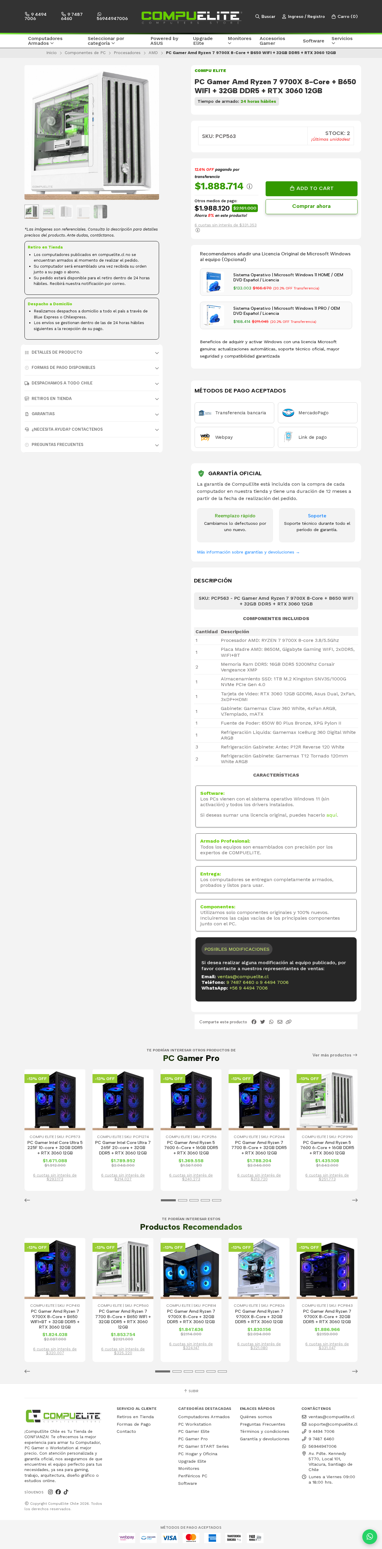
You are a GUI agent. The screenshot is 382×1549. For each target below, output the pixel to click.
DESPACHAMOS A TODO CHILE (62, 383)
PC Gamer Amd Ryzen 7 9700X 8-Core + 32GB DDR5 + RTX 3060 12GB (191, 1316)
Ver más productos (332, 1055)
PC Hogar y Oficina (197, 1453)
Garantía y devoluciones (264, 1438)
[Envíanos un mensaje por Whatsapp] (369, 1536)
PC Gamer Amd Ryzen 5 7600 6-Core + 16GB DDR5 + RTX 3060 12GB (191, 1148)
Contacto (126, 1431)
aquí (331, 815)
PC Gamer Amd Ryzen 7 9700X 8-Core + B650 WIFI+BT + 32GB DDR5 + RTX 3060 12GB (55, 1319)
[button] (54, 41)
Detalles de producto (57, 352)
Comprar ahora (311, 206)
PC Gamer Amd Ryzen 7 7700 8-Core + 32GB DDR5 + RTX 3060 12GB (259, 1148)
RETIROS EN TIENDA (52, 398)
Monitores (188, 1468)
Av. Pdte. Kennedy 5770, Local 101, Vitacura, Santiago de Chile (330, 1461)
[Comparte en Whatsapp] (271, 1022)
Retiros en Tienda (135, 1416)
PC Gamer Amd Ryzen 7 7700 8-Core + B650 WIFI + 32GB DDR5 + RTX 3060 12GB (123, 1319)
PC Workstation (194, 1424)
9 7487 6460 (72, 16)
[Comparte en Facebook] (254, 1022)
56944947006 (112, 18)
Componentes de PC (85, 52)
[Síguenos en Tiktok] (66, 1492)
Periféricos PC (192, 1475)
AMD (153, 52)
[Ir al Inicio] (191, 16)
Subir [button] (193, 1391)
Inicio (51, 52)
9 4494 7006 (35, 16)
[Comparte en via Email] (280, 1022)
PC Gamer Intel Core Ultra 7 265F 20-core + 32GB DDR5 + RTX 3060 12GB (123, 1148)
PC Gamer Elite (194, 1431)
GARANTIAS (43, 414)
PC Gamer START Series (203, 1446)
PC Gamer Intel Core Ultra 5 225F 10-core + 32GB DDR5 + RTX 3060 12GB (55, 1148)
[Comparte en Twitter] (263, 1022)
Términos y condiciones (264, 1431)
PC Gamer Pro (193, 1438)
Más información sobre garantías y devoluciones (248, 552)
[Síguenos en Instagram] (50, 1492)
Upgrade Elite (192, 1461)
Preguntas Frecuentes (57, 444)
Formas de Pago (134, 1424)
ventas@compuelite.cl (243, 976)
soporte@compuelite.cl (333, 1424)
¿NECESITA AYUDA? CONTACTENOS (67, 429)
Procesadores (127, 52)
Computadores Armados (204, 1416)
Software (187, 1483)
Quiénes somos (256, 1416)
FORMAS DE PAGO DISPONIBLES (63, 367)
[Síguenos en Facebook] (58, 1492)
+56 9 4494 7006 (248, 988)
